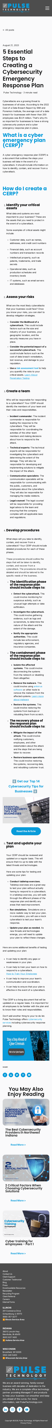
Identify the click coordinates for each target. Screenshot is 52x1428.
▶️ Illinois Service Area (13, 1319)
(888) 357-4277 (10, 1317)
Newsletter (7, 1291)
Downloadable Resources (14, 1288)
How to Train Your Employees (21, 973)
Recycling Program (11, 1293)
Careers (6, 1299)
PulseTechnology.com (31, 1402)
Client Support (9, 1277)
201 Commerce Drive (12, 1311)
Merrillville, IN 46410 (11, 1334)
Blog (5, 1282)
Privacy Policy (26, 1423)
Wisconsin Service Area (16, 1358)
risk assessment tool (27, 368)
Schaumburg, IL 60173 (12, 1314)
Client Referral (9, 1296)
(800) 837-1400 (10, 1337)
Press (5, 1285)
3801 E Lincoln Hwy (11, 1331)
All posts (9, 30)
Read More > (18, 1144)
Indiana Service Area (14, 1340)
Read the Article (26, 831)
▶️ (4, 1340)
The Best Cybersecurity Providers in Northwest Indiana (23, 1133)
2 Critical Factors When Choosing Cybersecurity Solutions (23, 1188)
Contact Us (7, 1274)
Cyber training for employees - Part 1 (19, 1242)
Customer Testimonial (12, 1279)
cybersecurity (10, 124)
